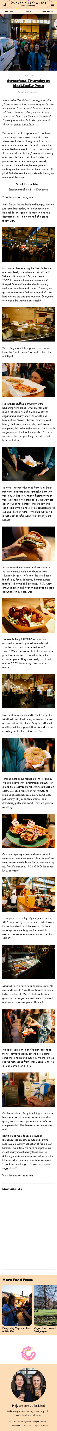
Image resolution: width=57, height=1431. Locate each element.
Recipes (9, 11)
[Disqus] (28, 1230)
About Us (47, 11)
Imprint (37, 1425)
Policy (45, 1425)
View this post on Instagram (17, 197)
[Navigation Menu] (52, 4)
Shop (28, 11)
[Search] (4, 4)
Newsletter (16, 1425)
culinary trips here (24, 124)
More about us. (34, 1415)
